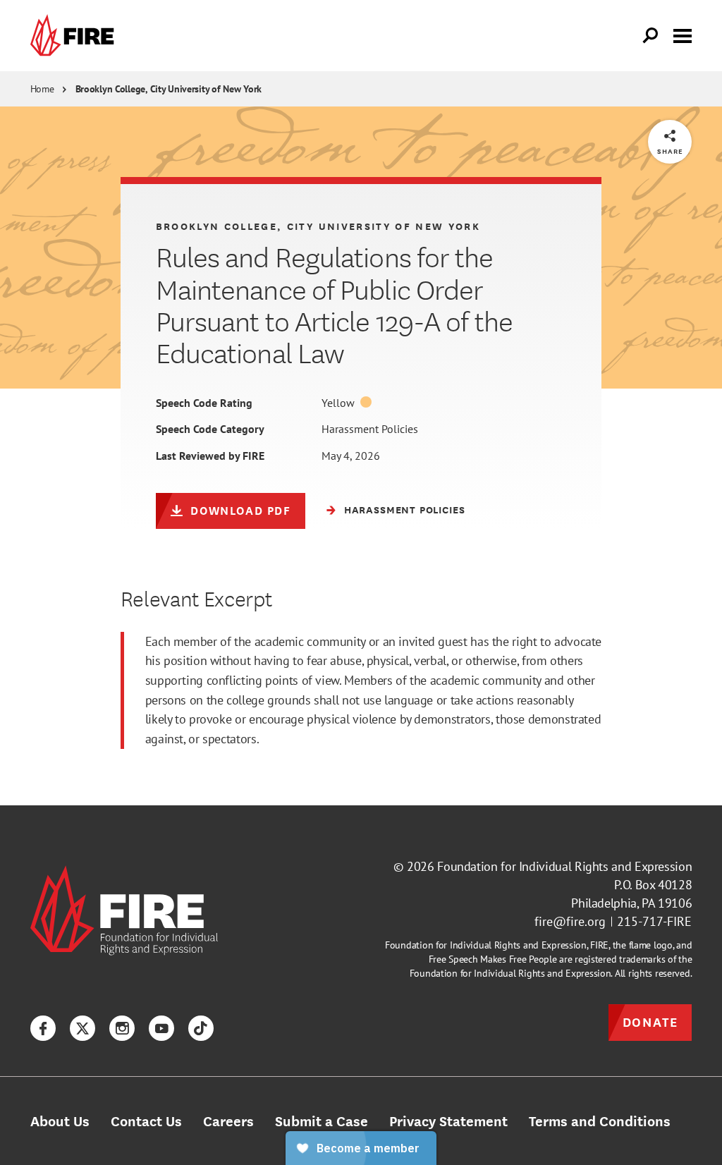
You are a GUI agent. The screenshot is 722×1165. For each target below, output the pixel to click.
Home (42, 89)
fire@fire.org (570, 921)
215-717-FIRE (654, 921)
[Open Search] (650, 36)
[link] (75, 35)
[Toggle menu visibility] (682, 34)
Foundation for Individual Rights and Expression (564, 866)
